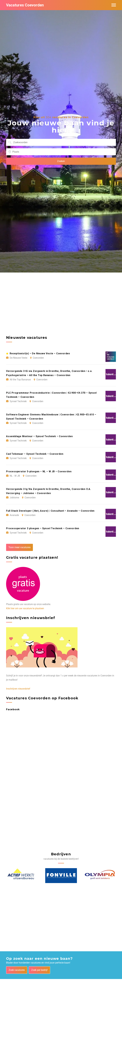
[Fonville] (22, 875)
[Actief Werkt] (99, 875)
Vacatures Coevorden (25, 5)
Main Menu (113, 5)
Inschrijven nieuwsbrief (18, 688)
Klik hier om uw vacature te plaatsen (25, 608)
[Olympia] (61, 875)
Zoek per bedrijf (39, 970)
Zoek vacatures (17, 970)
